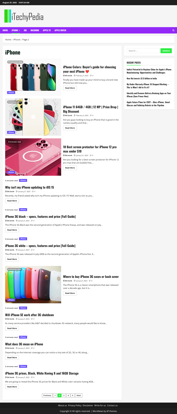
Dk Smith (68, 75)
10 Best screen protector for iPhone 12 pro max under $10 (33, 157)
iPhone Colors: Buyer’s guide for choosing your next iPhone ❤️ (33, 77)
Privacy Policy (74, 405)
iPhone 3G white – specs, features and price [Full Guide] (40, 245)
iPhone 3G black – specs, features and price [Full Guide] (40, 216)
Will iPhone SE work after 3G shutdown (29, 314)
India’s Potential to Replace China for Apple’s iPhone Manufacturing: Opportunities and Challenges (149, 71)
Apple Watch (60, 30)
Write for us (100, 405)
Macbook (35, 30)
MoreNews (98, 411)
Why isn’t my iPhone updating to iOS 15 (29, 187)
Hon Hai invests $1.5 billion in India (142, 78)
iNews (5, 30)
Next (79, 395)
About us (62, 405)
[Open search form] (173, 30)
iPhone (15, 30)
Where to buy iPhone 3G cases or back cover (33, 284)
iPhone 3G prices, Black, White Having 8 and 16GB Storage (42, 373)
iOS (25, 30)
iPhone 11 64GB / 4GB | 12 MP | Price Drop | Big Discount (33, 117)
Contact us (112, 405)
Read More (71, 88)
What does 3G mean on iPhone (24, 344)
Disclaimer (88, 405)
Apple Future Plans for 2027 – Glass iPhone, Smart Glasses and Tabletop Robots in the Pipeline (148, 104)
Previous (47, 395)
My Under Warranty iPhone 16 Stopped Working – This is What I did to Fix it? (148, 86)
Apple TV (47, 30)
